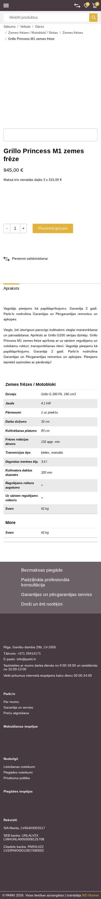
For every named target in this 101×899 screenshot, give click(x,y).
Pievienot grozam (52, 228)
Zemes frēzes (72, 32)
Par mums (11, 702)
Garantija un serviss (18, 707)
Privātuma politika (17, 778)
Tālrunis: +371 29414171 (22, 653)
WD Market (90, 895)
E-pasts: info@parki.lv (20, 659)
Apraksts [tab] (11, 288)
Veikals (25, 26)
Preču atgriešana (16, 713)
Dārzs (39, 26)
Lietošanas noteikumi (19, 767)
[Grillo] (21, 203)
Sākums (10, 26)
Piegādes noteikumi (18, 772)
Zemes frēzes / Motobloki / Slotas (33, 32)
